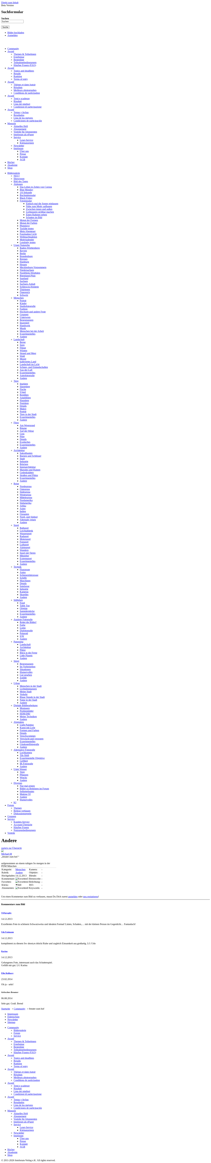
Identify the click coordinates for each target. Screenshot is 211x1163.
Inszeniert (24, 322)
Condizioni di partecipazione (28, 107)
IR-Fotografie (26, 763)
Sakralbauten (26, 453)
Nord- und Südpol (29, 517)
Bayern (23, 250)
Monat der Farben (28, 223)
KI (15, 802)
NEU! (17, 176)
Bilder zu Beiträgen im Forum (34, 788)
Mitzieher (24, 555)
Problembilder (27, 711)
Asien (22, 508)
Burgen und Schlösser (30, 456)
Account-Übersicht (23, 824)
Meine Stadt (26, 691)
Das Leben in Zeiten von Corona (36, 187)
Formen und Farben (29, 730)
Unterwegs (25, 317)
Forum (10, 805)
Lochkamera (26, 752)
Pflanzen (24, 774)
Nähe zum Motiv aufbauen (39, 206)
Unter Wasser (20, 769)
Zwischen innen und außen (39, 209)
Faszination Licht (28, 234)
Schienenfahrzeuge (29, 575)
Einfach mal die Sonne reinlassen (42, 203)
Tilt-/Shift (24, 755)
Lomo (23, 627)
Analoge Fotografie (23, 619)
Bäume (23, 428)
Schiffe (23, 578)
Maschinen (25, 580)
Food (22, 603)
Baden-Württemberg (30, 248)
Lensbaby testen (28, 242)
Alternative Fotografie (24, 749)
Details (23, 406)
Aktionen (18, 184)
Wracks (23, 777)
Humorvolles (26, 672)
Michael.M (6, 854)
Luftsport (24, 544)
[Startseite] (16, 43)
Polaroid (24, 633)
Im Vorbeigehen (27, 666)
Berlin (23, 253)
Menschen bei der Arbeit (32, 331)
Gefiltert (24, 761)
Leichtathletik (26, 530)
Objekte (23, 608)
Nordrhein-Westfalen (30, 273)
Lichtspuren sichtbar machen (40, 212)
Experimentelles (27, 334)
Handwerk (25, 325)
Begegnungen (26, 320)
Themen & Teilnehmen (25, 54)
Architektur (19, 450)
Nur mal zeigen (27, 786)
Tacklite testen (27, 228)
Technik (17, 566)
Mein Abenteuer (28, 231)
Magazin (11, 123)
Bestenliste (19, 59)
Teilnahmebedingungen (25, 62)
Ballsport (24, 528)
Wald (22, 356)
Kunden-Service (22, 822)
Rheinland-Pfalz (28, 275)
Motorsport (25, 539)
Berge (23, 342)
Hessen (23, 264)
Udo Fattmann (7, 932)
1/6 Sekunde (26, 192)
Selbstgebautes (27, 791)
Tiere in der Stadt (28, 414)
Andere (23, 336)
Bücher (11, 162)
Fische (23, 389)
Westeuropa (25, 494)
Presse (23, 154)
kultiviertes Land (28, 361)
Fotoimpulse (26, 200)
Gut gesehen (26, 675)
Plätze (23, 650)
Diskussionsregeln (22, 813)
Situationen (25, 669)
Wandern (24, 550)
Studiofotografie (28, 306)
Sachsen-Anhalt (27, 284)
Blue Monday (26, 189)
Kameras (24, 591)
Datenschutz (13, 1016)
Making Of (25, 794)
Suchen (5, 18)
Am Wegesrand (27, 425)
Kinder (23, 303)
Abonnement (20, 129)
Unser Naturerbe (22, 245)
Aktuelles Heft (21, 126)
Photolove (25, 225)
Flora (16, 422)
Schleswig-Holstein (29, 286)
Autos (23, 572)
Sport (16, 525)
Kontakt (24, 156)
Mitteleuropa (26, 497)
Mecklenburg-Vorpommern (33, 267)
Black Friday (26, 198)
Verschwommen (28, 736)
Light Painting (27, 725)
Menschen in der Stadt (31, 686)
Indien (23, 511)
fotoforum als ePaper (24, 134)
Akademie (12, 165)
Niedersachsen (27, 270)
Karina (4, 951)
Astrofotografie (27, 375)
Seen (22, 345)
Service (17, 137)
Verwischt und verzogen (31, 738)
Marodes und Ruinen (30, 469)
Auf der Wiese (27, 431)
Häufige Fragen (21, 827)
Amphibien (25, 397)
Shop (10, 168)
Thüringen (25, 289)
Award (10, 51)
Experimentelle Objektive (32, 758)
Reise (16, 483)
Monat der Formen (29, 220)
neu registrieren (90, 896)
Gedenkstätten (27, 472)
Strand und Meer (28, 353)
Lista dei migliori (22, 104)
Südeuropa (25, 492)
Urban (17, 683)
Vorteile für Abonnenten (25, 131)
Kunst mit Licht (27, 727)
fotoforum (18, 148)
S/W (22, 636)
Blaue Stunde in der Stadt (32, 697)
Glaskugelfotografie (29, 744)
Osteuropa (25, 489)
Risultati (18, 101)
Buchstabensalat (28, 195)
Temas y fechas (21, 112)
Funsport (24, 542)
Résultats (18, 87)
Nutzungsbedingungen (25, 830)
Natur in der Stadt (28, 700)
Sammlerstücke (27, 611)
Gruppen (24, 314)
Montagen (25, 708)
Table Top (25, 605)
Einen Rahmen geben (36, 214)
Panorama (18, 641)
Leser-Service (26, 140)
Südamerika (25, 503)
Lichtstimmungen (28, 688)
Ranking (18, 76)
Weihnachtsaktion (28, 237)
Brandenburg (26, 256)
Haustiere (24, 400)
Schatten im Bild (34, 217)
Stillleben (18, 600)
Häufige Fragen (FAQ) (25, 65)
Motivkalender (27, 239)
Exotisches (25, 442)
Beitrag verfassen (22, 810)
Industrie (24, 461)
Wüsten (23, 350)
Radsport (24, 536)
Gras (22, 433)
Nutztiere (24, 403)
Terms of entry (21, 79)
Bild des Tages (21, 181)
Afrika (23, 505)
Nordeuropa (26, 486)
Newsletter (19, 145)
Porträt (23, 300)
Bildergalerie (13, 173)
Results (17, 73)
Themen (18, 808)
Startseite (5, 1008)
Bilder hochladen (15, 32)
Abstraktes (19, 722)
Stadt (22, 458)
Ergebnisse (19, 57)
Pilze (22, 436)
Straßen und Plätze (29, 475)
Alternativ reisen (28, 519)
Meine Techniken (28, 716)
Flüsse (23, 347)
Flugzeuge (25, 569)
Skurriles (24, 594)
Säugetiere (25, 386)
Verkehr (23, 694)
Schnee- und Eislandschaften (34, 367)
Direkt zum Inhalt (9, 2)
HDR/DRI (25, 713)
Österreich (25, 292)
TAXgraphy (6, 913)
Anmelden (12, 35)
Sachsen (24, 281)
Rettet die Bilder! (28, 622)
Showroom (19, 178)
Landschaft (19, 339)
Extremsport (26, 558)
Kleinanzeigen (27, 143)
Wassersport (26, 533)
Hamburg (24, 261)
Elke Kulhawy (7, 973)
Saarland (24, 278)
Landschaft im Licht (29, 364)
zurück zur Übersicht (11, 848)
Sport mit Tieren (28, 553)
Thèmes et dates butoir (25, 84)
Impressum (12, 1014)
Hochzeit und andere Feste (33, 311)
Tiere (16, 381)
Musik (23, 328)
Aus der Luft (26, 370)
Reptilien (24, 395)
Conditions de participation (27, 93)
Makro (23, 408)
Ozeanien (24, 514)
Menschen (19, 298)
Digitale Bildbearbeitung (26, 705)
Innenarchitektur (28, 467)
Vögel (23, 392)
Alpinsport (25, 547)
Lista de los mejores (23, 118)
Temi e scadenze (22, 98)
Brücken (24, 464)
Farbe (22, 625)
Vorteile (11, 833)
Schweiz (24, 295)
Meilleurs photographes (25, 90)
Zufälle (23, 677)
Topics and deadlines (24, 70)
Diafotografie (26, 630)
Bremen (23, 259)
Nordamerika (26, 500)
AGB (22, 159)
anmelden (73, 896)
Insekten (24, 383)
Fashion (23, 309)
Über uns (24, 151)
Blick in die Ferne (28, 652)
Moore (23, 359)
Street (16, 661)
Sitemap (11, 1022)
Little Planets (26, 655)
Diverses (18, 783)
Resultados (19, 115)
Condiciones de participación (28, 120)
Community (13, 48)
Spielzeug (24, 586)
